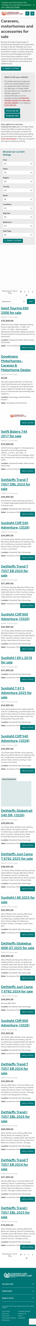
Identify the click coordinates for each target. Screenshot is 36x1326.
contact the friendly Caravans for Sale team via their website (17, 100)
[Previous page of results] (24, 291)
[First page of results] (20, 291)
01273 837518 (10, 105)
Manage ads (12, 116)
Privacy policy (5, 1315)
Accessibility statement (24, 1311)
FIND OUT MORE (13, 7)
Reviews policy (6, 1320)
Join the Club (7, 1284)
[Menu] (32, 13)
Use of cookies (6, 1311)
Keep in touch (8, 1298)
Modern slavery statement (9, 1318)
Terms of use (5, 1313)
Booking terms (22, 1313)
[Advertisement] (18, 267)
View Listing (28, 348)
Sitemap (20, 1315)
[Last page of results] (26, 295)
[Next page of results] (32, 291)
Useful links (7, 1291)
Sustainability (21, 1318)
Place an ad (12, 111)
